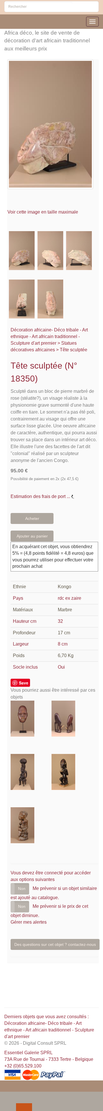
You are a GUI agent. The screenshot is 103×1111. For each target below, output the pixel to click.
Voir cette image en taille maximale (43, 212)
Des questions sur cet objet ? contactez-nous (55, 944)
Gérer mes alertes (29, 922)
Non (21, 888)
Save (23, 683)
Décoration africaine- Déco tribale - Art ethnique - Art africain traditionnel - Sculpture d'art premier (49, 336)
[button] (5, 1096)
